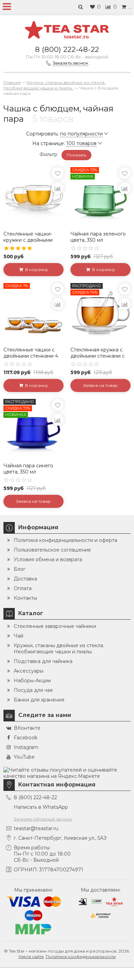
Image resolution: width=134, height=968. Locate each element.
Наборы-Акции (32, 680)
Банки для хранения (39, 700)
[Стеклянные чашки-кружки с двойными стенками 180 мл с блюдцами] (33, 197)
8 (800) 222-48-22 (67, 49)
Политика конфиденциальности (81, 956)
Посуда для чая (33, 690)
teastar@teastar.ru (36, 828)
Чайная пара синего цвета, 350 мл (28, 469)
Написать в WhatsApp (41, 807)
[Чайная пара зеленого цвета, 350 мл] (100, 197)
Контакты (25, 598)
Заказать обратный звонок (43, 819)
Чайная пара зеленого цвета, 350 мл (98, 237)
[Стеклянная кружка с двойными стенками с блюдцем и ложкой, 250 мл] (100, 313)
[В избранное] (58, 173)
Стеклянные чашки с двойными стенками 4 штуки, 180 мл (30, 356)
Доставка (25, 579)
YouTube (24, 757)
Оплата (23, 588)
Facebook (25, 738)
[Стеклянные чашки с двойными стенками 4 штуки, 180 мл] (33, 313)
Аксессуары (28, 671)
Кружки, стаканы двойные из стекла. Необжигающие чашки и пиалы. (59, 648)
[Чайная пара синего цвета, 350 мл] (33, 429)
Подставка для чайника (43, 661)
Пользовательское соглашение (52, 550)
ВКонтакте (27, 728)
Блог (19, 569)
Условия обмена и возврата (48, 559)
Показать (76, 154)
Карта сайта (31, 956)
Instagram (26, 747)
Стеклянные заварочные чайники (55, 626)
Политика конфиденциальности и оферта (65, 540)
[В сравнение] (58, 188)
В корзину (35, 269)
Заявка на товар (100, 385)
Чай (18, 636)
